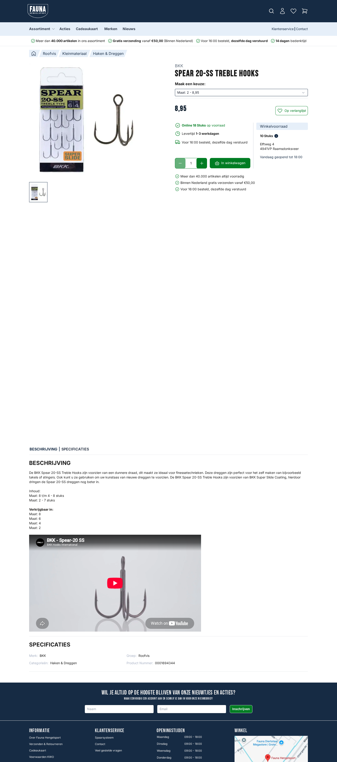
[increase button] (201, 163)
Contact (302, 29)
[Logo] (38, 11)
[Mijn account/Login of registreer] (282, 11)
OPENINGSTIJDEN (171, 731)
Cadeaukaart (87, 29)
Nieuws (129, 29)
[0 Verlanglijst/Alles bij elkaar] (293, 11)
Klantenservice (283, 29)
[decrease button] (180, 163)
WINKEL (241, 731)
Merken (110, 29)
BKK (179, 65)
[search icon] (271, 11)
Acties (64, 29)
